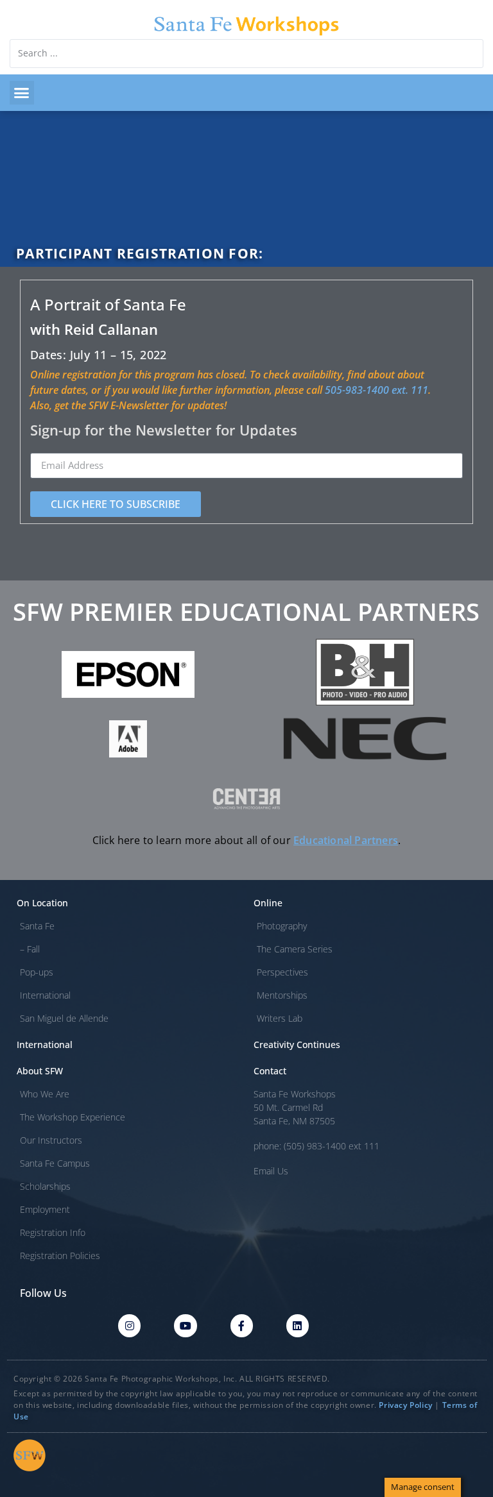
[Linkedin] (297, 1325)
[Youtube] (185, 1325)
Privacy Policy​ (405, 1405)
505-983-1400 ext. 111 (376, 390)
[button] (22, 93)
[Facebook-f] (241, 1325)
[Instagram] (129, 1325)
